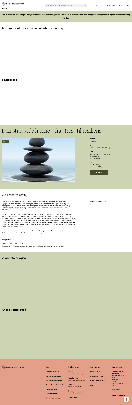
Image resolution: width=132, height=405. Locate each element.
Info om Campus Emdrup (75, 374)
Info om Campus (73, 393)
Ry (112, 387)
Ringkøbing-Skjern (117, 383)
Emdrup (70, 372)
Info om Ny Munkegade (75, 387)
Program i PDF (72, 397)
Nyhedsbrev (110, 5)
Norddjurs (115, 380)
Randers (114, 381)
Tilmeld (98, 172)
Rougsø (114, 385)
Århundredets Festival (97, 376)
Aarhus (70, 385)
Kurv (120, 5)
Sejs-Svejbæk (116, 389)
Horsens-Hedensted (118, 376)
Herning (70, 391)
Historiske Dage (95, 372)
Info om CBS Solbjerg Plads (76, 380)
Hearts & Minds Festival (97, 381)
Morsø (113, 378)
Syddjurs (114, 391)
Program (99, 5)
